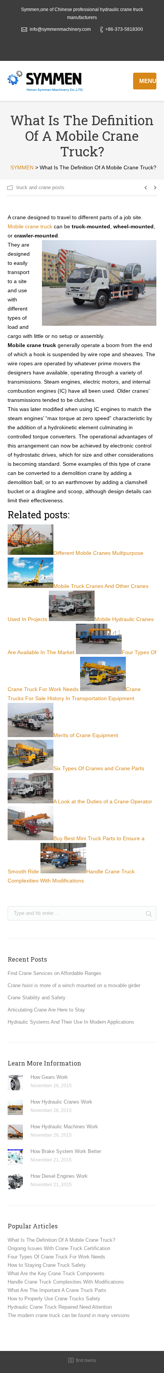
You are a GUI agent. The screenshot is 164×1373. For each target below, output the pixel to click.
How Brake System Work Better (66, 1151)
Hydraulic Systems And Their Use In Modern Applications (71, 1022)
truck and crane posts (40, 187)
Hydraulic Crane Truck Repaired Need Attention (60, 1307)
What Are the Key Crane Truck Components (56, 1273)
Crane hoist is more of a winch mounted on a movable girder (74, 985)
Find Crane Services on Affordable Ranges (54, 973)
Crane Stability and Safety (37, 997)
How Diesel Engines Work (59, 1176)
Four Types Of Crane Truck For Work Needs (56, 1257)
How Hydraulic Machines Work (64, 1126)
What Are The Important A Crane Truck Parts (57, 1290)
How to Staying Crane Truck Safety (47, 1265)
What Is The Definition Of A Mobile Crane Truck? (61, 1240)
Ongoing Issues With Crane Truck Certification (59, 1248)
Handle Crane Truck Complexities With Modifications (66, 1282)
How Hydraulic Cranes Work (61, 1102)
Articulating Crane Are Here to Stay (46, 1010)
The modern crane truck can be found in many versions (69, 1315)
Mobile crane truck (30, 226)
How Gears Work (49, 1077)
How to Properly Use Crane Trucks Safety (54, 1298)
